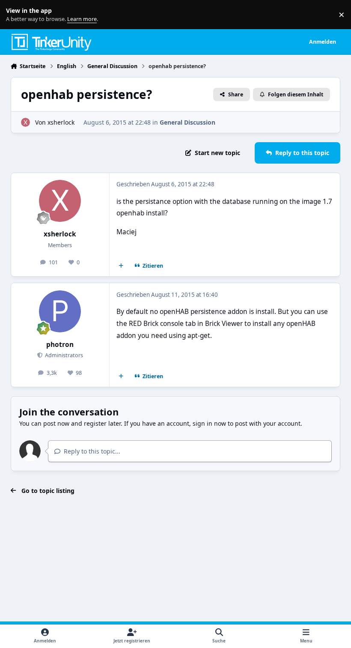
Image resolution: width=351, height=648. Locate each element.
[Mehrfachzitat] (121, 266)
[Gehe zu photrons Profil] (60, 311)
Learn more (16, 15)
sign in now (209, 423)
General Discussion (187, 122)
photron (60, 344)
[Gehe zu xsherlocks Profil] (25, 122)
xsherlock (61, 122)
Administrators (63, 355)
